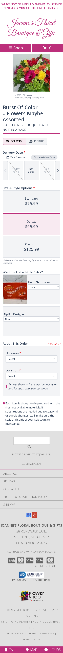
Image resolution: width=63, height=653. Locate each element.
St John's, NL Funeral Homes (21, 609)
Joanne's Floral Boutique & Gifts (32, 28)
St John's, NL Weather (15, 621)
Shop (18, 47)
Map (33, 649)
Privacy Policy (16, 633)
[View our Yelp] (34, 517)
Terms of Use (31, 639)
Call (11, 649)
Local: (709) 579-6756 (32, 543)
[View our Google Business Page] (28, 517)
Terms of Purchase (41, 633)
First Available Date (44, 157)
